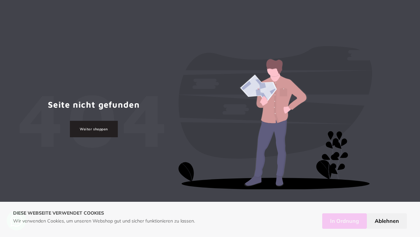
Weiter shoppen (94, 129)
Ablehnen (387, 221)
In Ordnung (344, 221)
